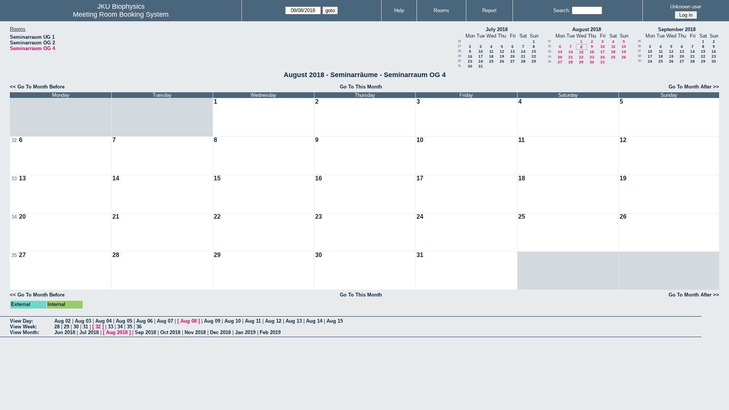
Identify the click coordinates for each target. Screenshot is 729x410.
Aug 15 (335, 321)
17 (480, 56)
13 (512, 51)
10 (480, 51)
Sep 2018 (145, 332)
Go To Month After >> (694, 87)
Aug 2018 (117, 332)
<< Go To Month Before (37, 87)
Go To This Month (361, 87)
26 (459, 41)
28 (459, 51)
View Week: (23, 327)
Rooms (441, 10)
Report (489, 10)
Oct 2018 (170, 332)
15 (534, 51)
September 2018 (677, 29)
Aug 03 (83, 321)
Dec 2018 (220, 332)
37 (639, 51)
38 (639, 56)
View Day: (21, 321)
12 (502, 51)
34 (549, 56)
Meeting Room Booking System (121, 14)
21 (523, 56)
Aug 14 (314, 321)
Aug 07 (165, 321)
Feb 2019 (270, 332)
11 (491, 51)
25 (491, 61)
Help (399, 10)
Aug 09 (212, 321)
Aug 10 (232, 321)
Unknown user (685, 6)
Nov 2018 (195, 332)
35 (549, 61)
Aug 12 (273, 321)
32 (549, 46)
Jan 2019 (245, 332)
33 (549, 51)
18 (491, 56)
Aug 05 (124, 321)
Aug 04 (103, 321)
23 (470, 61)
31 (459, 66)
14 (523, 51)
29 (459, 56)
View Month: (24, 332)
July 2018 (497, 29)
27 (459, 46)
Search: (561, 10)
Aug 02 (62, 321)
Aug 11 (253, 321)
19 (502, 56)
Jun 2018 (64, 332)
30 (459, 61)
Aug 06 (144, 321)
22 (534, 56)
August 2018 (586, 29)
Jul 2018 (89, 332)
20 (512, 56)
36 (639, 46)
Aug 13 (294, 321)
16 (470, 56)
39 (639, 61)
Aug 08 (188, 321)
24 (480, 61)
